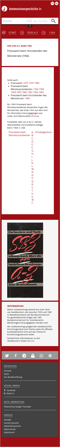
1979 (31, 83)
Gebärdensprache (12, 426)
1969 (27, 98)
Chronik (7, 370)
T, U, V (33, 193)
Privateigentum (43, 132)
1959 (18, 92)
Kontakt (7, 419)
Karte (6, 374)
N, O (33, 174)
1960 (24, 92)
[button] (8, 355)
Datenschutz (10, 429)
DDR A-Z (32, 32)
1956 (41, 89)
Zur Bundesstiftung (13, 377)
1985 (36, 83)
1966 (52, 32)
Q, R (33, 183)
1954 (35, 89)
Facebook (11, 390)
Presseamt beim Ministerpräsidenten (19, 134)
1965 (41, 92)
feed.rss (10, 393)
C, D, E (33, 141)
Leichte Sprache (11, 423)
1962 (30, 92)
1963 (35, 92)
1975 (25, 83)
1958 (13, 92)
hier (32, 341)
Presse (35, 116)
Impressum (9, 432)
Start (12, 32)
